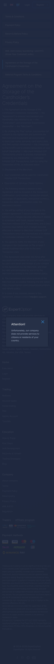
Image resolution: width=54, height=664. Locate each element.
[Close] (42, 322)
